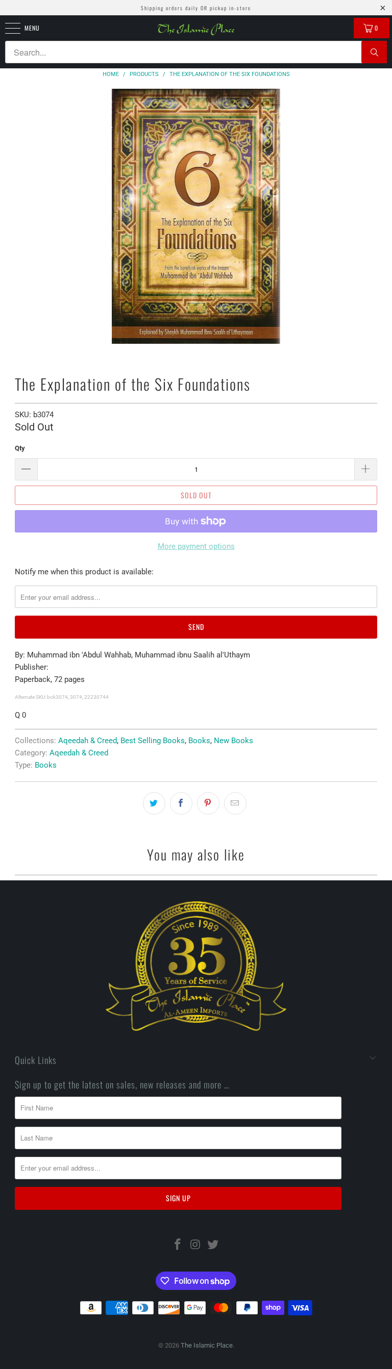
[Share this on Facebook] (181, 803)
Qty (20, 448)
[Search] (374, 52)
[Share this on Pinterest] (208, 803)
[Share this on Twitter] (154, 803)
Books (199, 740)
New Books (233, 740)
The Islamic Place (207, 1345)
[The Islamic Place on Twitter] (213, 1245)
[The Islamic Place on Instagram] (195, 1245)
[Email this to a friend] (235, 803)
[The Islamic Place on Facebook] (177, 1245)
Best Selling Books (152, 740)
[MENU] (7, 28)
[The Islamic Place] (196, 29)
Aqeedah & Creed (87, 740)
